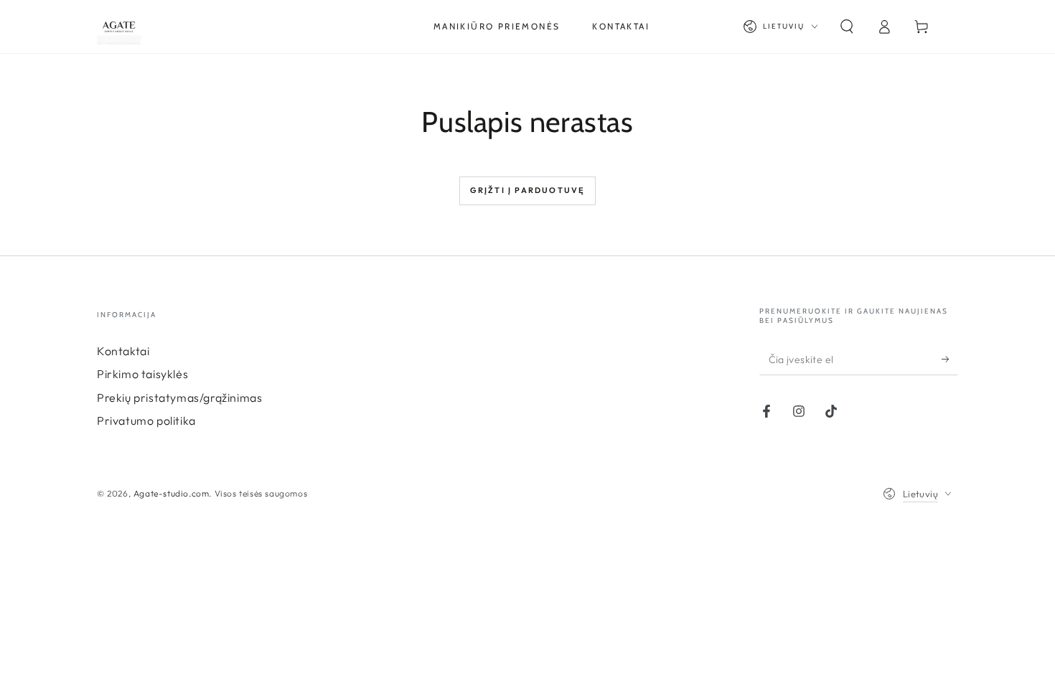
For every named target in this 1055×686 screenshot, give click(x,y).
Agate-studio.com (171, 493)
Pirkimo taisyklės (142, 374)
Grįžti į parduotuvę (528, 190)
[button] (847, 26)
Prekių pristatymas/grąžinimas (179, 397)
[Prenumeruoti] (950, 359)
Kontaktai (123, 351)
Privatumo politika (146, 420)
